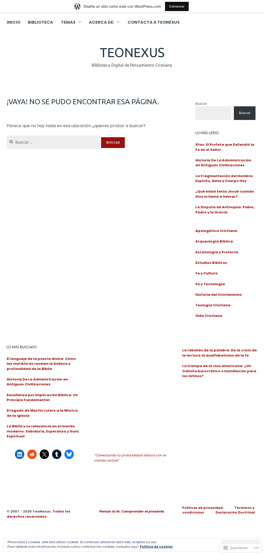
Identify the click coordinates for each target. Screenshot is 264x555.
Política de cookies (156, 546)
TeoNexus (132, 52)
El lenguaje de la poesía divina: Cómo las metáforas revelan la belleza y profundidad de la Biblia (41, 363)
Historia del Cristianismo (218, 294)
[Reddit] (32, 454)
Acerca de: (101, 22)
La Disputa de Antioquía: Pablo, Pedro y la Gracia (224, 210)
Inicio (13, 22)
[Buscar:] (54, 142)
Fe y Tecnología (210, 284)
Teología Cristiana (212, 305)
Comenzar (177, 6)
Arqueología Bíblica (214, 241)
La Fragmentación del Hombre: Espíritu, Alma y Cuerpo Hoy (224, 179)
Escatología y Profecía (216, 252)
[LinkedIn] (19, 454)
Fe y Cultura (206, 273)
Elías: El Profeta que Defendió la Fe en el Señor (224, 147)
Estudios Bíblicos (211, 262)
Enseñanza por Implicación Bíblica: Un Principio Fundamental (42, 398)
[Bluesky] (69, 454)
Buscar (201, 103)
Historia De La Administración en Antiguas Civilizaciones (223, 163)
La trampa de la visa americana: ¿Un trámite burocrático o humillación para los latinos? (219, 370)
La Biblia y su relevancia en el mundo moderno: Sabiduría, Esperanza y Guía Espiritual (43, 431)
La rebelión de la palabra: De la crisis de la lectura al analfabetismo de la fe (219, 353)
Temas (68, 22)
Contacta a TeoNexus (154, 22)
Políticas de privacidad (202, 508)
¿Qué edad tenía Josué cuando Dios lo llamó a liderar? (224, 194)
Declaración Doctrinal (235, 512)
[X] (44, 454)
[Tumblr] (56, 454)
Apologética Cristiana (216, 230)
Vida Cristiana (208, 315)
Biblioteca (40, 22)
